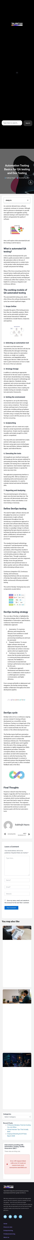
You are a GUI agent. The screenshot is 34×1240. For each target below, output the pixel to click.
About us (6, 1237)
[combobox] (12, 122)
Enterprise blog (8, 1230)
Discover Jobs (8, 1227)
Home (5, 1223)
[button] (17, 72)
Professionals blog (9, 1234)
